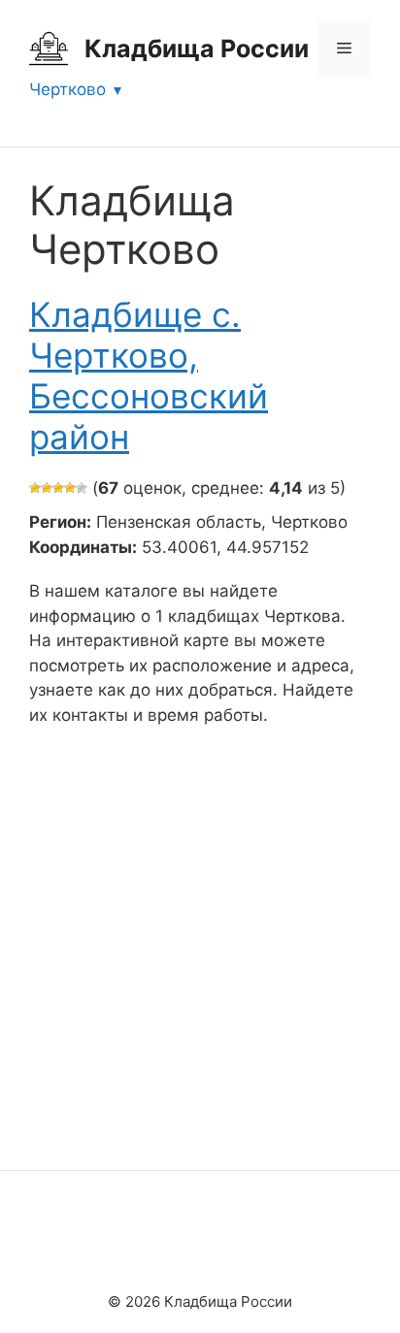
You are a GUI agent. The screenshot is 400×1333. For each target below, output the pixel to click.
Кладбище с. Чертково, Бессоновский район (148, 375)
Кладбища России (196, 48)
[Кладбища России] (48, 47)
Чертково (67, 89)
